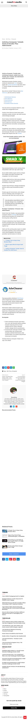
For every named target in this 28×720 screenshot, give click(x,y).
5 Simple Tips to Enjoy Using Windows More (15, 531)
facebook (6, 404)
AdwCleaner (20, 298)
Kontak (5, 690)
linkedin (18, 404)
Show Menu (14, 6)
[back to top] (25, 717)
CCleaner (14, 214)
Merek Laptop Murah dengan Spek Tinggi (15, 546)
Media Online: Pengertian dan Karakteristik (14, 636)
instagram (14, 404)
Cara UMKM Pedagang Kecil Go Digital (13, 596)
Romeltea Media (14, 717)
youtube (22, 404)
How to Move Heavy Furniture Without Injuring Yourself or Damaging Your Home (13, 613)
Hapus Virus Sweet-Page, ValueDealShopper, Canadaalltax (16, 535)
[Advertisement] (14, 23)
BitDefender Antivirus (10, 97)
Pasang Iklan (6, 695)
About (4, 688)
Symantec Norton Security (11, 103)
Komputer (14, 371)
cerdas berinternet (12, 84)
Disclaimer (5, 692)
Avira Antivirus (8, 98)
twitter (9, 404)
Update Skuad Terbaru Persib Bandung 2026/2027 (13, 667)
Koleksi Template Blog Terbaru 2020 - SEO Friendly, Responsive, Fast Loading (7, 378)
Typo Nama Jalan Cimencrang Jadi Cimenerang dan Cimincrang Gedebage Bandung (13, 608)
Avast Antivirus (9, 100)
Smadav (20, 133)
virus (15, 83)
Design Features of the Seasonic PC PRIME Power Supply (12, 599)
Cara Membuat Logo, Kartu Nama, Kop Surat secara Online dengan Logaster (12, 626)
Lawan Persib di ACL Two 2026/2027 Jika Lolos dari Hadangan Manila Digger (13, 655)
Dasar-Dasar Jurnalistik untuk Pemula (12, 633)
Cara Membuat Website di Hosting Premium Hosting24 (11, 630)
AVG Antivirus (8, 102)
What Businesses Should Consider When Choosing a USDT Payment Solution (14, 603)
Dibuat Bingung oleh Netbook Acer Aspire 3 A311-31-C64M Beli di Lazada (15, 541)
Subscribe (14, 708)
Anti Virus (9, 371)
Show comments (14, 554)
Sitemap (5, 693)
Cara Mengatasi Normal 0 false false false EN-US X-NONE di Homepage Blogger (20, 379)
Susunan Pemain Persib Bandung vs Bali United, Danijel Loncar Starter (13, 659)
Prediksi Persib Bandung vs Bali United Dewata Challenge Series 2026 (13, 663)
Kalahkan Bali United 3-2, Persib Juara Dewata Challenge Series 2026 (13, 651)
